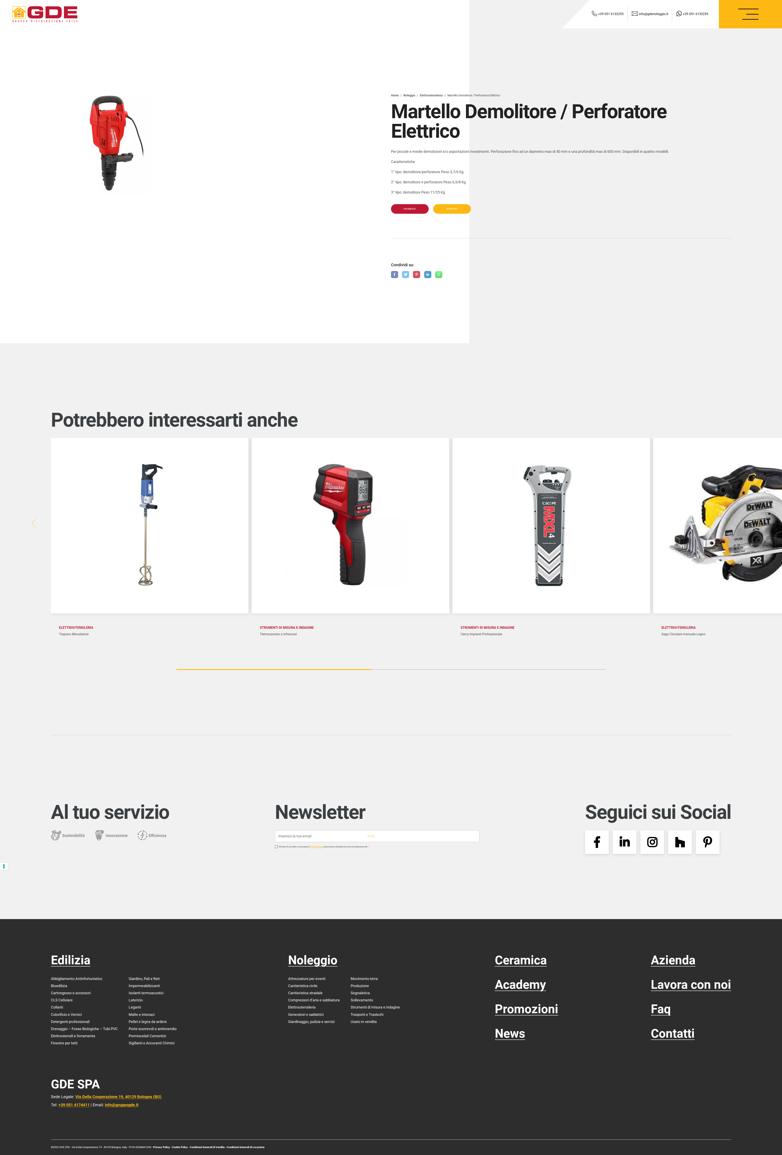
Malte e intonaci (142, 1014)
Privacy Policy (316, 847)
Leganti (135, 1007)
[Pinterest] (707, 842)
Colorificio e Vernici (66, 1014)
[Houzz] (680, 842)
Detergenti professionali (70, 1022)
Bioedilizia (59, 986)
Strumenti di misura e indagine (375, 1007)
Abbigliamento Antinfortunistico (76, 979)
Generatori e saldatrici (306, 1014)
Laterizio (136, 1000)
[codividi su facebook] (394, 274)
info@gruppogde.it (121, 1104)
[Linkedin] (624, 842)
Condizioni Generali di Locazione (246, 1147)
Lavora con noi (691, 984)
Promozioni (526, 1009)
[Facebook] (597, 842)
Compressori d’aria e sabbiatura (314, 1000)
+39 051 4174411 (74, 1104)
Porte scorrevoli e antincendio (153, 1029)
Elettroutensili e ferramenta (73, 1036)
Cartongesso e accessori (71, 993)
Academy (520, 984)
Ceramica (521, 960)
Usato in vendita (364, 1022)
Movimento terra (364, 979)
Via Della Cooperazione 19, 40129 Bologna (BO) (118, 1096)
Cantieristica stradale (305, 993)
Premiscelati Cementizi (147, 1036)
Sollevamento (362, 1000)
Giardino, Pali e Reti (144, 979)
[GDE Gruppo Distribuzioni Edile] (44, 14)
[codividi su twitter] (405, 274)
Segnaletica (360, 993)
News (510, 1033)
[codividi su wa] (438, 274)
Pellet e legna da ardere (148, 1022)
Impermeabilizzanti (144, 986)
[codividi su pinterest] (416, 274)
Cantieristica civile (302, 986)
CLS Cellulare (62, 1000)
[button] (759, 523)
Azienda (673, 960)
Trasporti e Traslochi (367, 1014)
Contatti (673, 1033)
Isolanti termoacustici (146, 993)
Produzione (360, 986)
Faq (661, 1009)
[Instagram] (652, 842)
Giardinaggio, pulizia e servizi (311, 1022)
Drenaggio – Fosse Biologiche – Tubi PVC (84, 1029)
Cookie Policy (180, 1147)
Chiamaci (410, 209)
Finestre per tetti (64, 1043)
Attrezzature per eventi (306, 979)
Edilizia (70, 960)
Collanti (57, 1007)
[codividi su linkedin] (427, 274)
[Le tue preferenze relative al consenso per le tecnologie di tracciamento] (4, 866)
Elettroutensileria (302, 1007)
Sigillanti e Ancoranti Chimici (152, 1043)
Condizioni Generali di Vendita (207, 1147)
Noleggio (312, 960)
